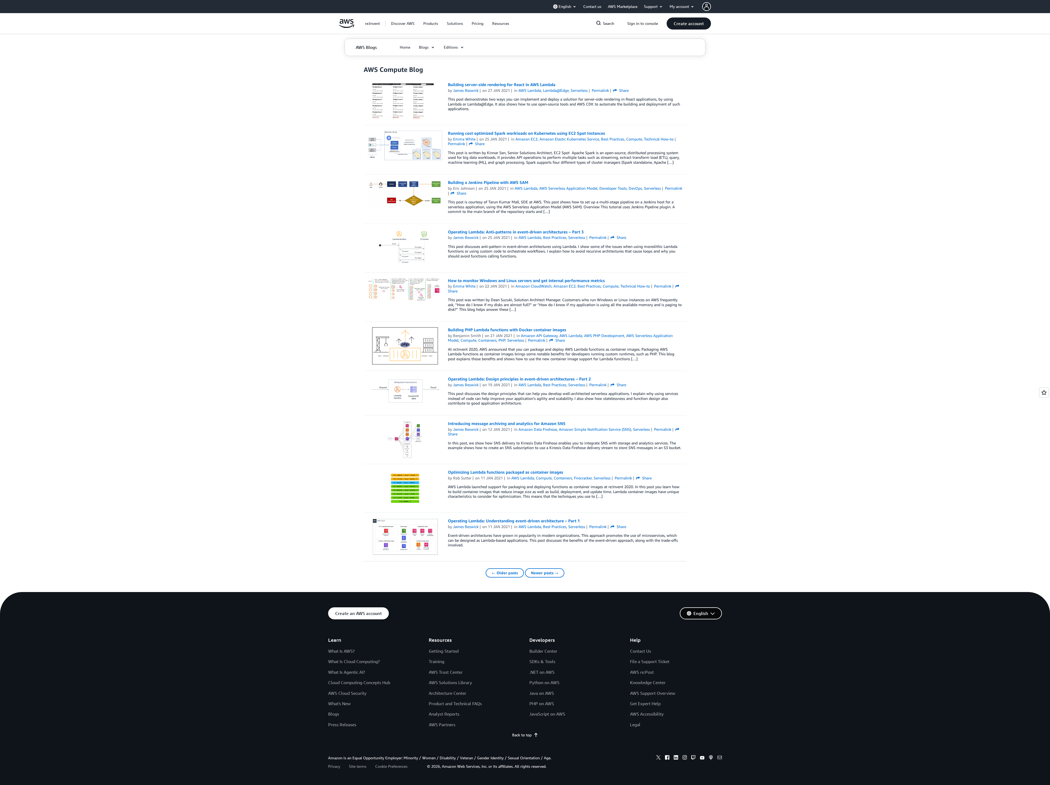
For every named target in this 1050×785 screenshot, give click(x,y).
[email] (720, 758)
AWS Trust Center (446, 672)
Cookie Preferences (391, 766)
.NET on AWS (542, 672)
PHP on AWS (541, 703)
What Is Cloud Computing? (354, 661)
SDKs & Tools (542, 661)
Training (436, 661)
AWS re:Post (642, 672)
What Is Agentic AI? (346, 672)
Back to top (522, 735)
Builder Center (543, 651)
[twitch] (693, 758)
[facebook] (667, 758)
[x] (658, 758)
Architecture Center (447, 693)
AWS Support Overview (652, 693)
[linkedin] (676, 758)
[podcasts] (711, 758)
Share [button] (623, 90)
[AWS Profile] (706, 6)
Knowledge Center (648, 682)
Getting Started (444, 651)
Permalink (600, 90)
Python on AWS (544, 682)
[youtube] (702, 758)
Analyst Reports (444, 714)
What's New (339, 703)
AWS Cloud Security (347, 693)
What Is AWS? (341, 651)
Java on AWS (541, 693)
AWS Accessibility (647, 714)
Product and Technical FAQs (455, 703)
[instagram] (684, 758)
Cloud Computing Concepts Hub (359, 682)
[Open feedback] (1044, 392)
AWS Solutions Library (450, 682)
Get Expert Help (645, 703)
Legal (635, 724)
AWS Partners (442, 724)
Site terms (357, 766)
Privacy (334, 766)
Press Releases (342, 724)
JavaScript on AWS (547, 714)
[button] (403, 23)
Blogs (333, 714)
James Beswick (466, 90)
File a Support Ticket (649, 661)
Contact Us (640, 651)
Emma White (464, 139)
